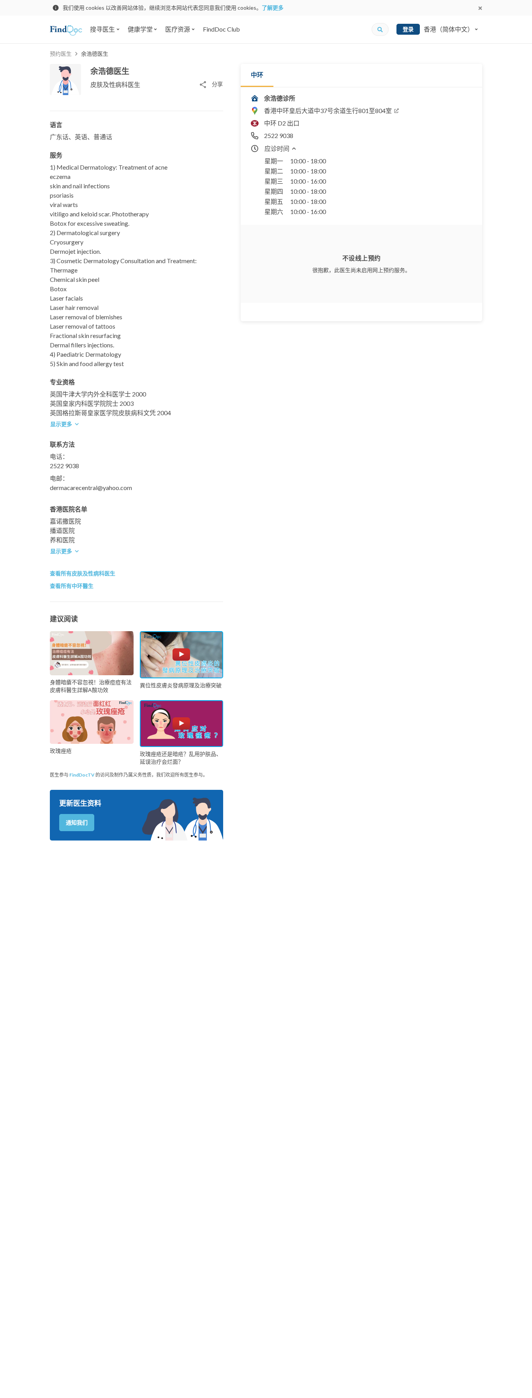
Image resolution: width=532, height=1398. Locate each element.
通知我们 (77, 822)
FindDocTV (82, 775)
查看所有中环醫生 (71, 585)
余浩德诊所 (279, 98)
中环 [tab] (257, 74)
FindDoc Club (221, 29)
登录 (408, 29)
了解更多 (273, 7)
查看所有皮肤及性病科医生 (82, 573)
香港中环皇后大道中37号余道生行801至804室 (328, 110)
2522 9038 (64, 465)
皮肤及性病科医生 (115, 84)
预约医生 (61, 53)
